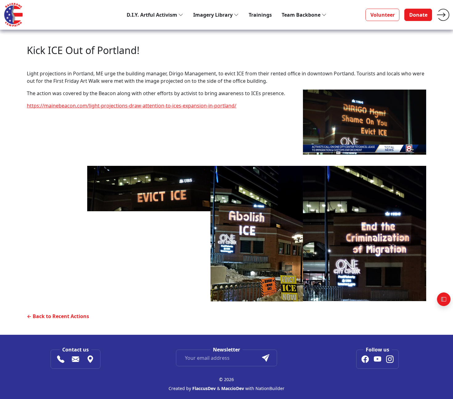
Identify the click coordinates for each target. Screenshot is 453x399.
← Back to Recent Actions (58, 316)
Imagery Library (213, 14)
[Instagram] (390, 360)
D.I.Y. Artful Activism (152, 14)
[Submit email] (265, 357)
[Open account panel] (444, 299)
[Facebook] (365, 360)
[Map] (90, 360)
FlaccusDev (204, 388)
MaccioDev (232, 388)
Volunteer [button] (382, 14)
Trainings (260, 14)
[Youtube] (377, 360)
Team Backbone (302, 14)
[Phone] (60, 360)
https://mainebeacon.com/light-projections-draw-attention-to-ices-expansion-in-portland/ (131, 105)
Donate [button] (418, 14)
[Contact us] (75, 360)
